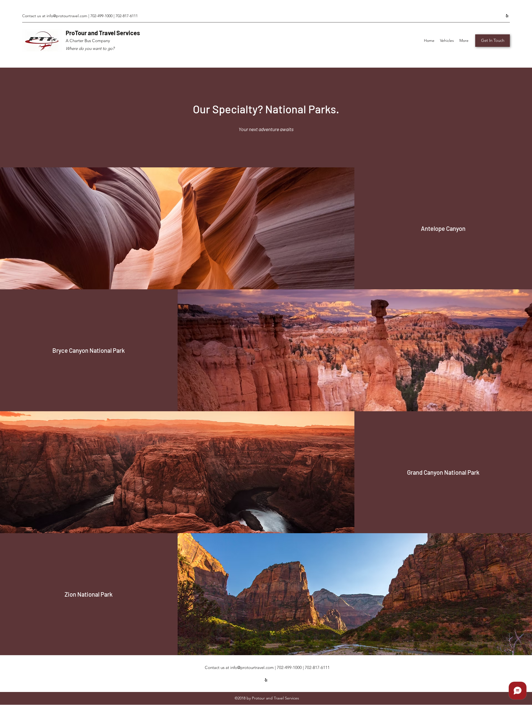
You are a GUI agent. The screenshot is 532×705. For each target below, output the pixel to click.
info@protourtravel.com (67, 15)
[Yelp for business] (507, 16)
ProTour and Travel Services (103, 32)
